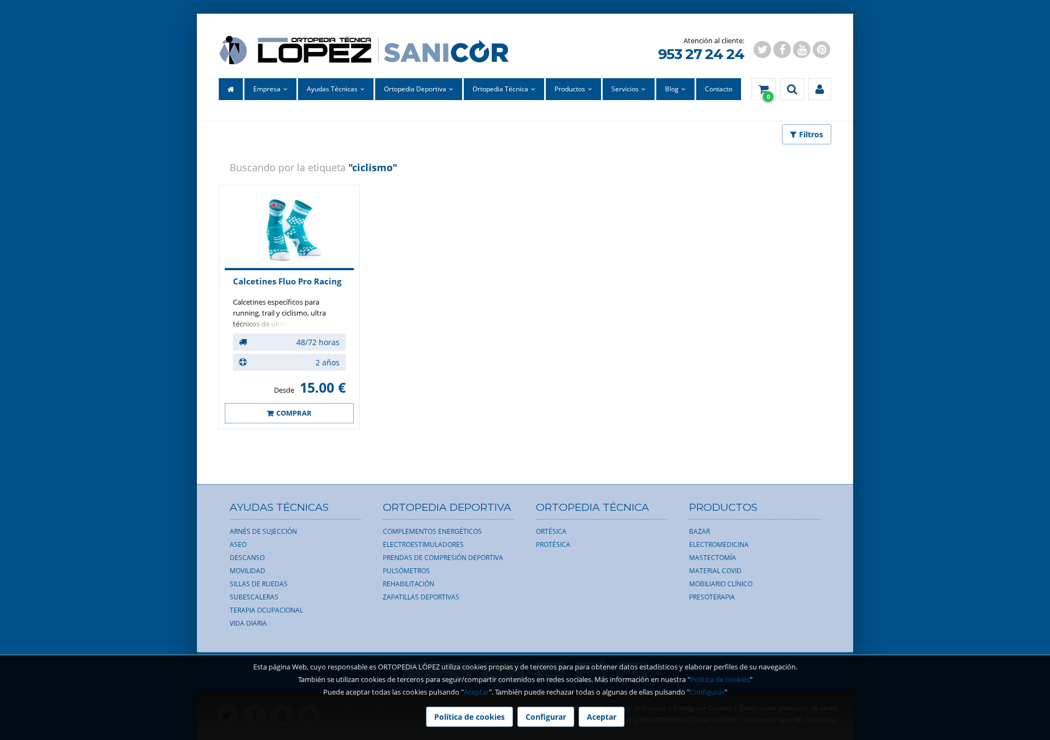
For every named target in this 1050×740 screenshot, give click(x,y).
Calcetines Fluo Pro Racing (287, 281)
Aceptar (476, 692)
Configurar (707, 692)
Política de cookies (720, 679)
